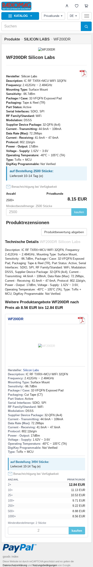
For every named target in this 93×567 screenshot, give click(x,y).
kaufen (79, 212)
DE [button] (72, 16)
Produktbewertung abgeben (64, 232)
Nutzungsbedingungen (45, 565)
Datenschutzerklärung (15, 565)
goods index (11, 556)
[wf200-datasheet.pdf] (83, 73)
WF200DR (15, 319)
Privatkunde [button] (51, 16)
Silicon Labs (29, 76)
